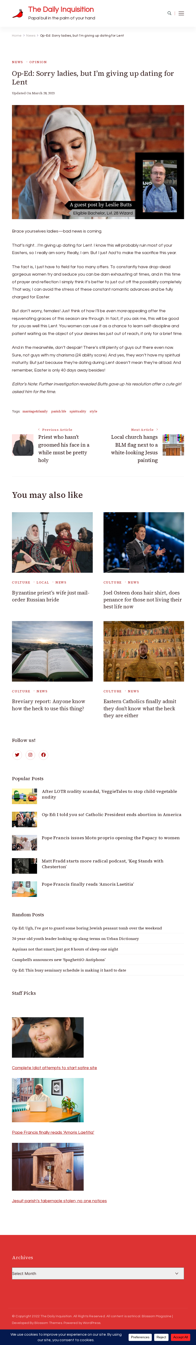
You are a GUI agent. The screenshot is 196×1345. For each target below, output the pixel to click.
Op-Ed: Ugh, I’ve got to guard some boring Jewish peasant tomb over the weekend (87, 928)
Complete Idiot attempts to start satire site (54, 1068)
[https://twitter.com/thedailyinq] (17, 755)
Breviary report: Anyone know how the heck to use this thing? (48, 705)
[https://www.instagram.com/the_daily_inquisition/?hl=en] (30, 755)
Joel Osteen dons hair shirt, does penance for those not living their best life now (142, 599)
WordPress (91, 1323)
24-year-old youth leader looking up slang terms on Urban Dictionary (75, 938)
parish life (58, 411)
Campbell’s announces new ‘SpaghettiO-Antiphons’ (58, 959)
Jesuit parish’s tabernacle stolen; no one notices (59, 1201)
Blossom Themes (48, 1323)
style (93, 411)
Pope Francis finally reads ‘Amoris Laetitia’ (88, 884)
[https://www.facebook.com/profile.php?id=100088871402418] (43, 755)
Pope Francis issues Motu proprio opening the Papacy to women (111, 838)
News (17, 62)
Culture (21, 582)
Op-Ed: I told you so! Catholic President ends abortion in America (112, 814)
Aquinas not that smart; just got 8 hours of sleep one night (65, 949)
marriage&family (35, 411)
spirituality (78, 411)
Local (43, 582)
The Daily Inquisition (61, 9)
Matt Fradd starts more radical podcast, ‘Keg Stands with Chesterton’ (102, 864)
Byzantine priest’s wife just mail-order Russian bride (50, 596)
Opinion (38, 62)
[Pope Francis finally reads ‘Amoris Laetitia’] (48, 1081)
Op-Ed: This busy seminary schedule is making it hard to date (69, 970)
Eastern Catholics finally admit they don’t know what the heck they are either (139, 708)
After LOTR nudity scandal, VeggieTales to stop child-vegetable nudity (109, 794)
